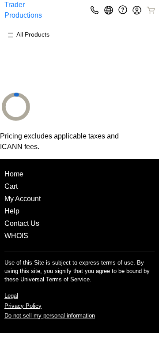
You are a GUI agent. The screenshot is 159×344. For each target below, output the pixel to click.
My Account (22, 198)
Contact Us (21, 223)
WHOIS (16, 235)
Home (13, 174)
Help (11, 211)
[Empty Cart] (151, 10)
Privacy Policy (23, 306)
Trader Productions (23, 10)
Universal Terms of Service (55, 279)
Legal (11, 295)
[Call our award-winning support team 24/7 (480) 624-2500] (123, 10)
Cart (11, 186)
